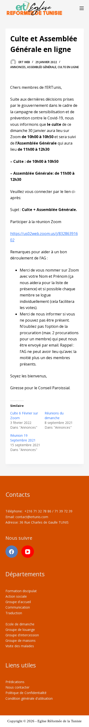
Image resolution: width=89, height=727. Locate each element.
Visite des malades (19, 646)
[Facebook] (11, 551)
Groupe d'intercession (22, 635)
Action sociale (16, 596)
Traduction (13, 613)
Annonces (18, 67)
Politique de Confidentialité (26, 692)
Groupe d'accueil (18, 602)
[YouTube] (27, 551)
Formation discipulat (21, 591)
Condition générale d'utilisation (29, 698)
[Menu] (82, 8)
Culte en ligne (68, 67)
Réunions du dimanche (54, 415)
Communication (17, 607)
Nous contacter (17, 687)
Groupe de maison (19, 640)
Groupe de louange (20, 629)
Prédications (14, 682)
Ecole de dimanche (19, 624)
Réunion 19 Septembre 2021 (23, 437)
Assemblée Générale (41, 67)
